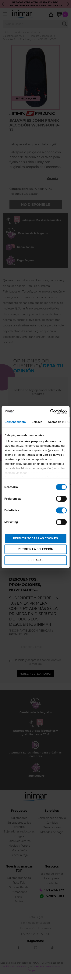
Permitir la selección (35, 549)
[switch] (61, 499)
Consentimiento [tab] (15, 421)
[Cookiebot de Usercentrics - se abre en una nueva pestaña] (50, 411)
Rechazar (35, 560)
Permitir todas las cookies (35, 538)
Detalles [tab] (36, 421)
